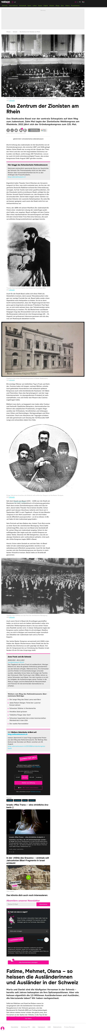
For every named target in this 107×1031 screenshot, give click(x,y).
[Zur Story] (42, 994)
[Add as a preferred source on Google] (34, 130)
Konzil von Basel (20, 501)
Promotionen (75, 6)
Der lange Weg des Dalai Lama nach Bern (25, 699)
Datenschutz (57, 1027)
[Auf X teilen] (11, 851)
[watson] (5, 2)
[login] (2, 1028)
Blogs (57, 6)
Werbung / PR (25, 1027)
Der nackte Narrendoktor (18, 724)
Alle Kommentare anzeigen (28, 962)
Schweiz (5, 6)
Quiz (62, 6)
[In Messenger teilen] (12, 130)
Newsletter (14, 1027)
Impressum (41, 1027)
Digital (45, 6)
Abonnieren (43, 904)
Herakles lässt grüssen (18, 712)
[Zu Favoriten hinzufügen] (25, 130)
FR (80, 2)
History (32, 800)
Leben (35, 6)
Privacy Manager (69, 1027)
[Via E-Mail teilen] (16, 130)
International (13, 6)
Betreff (10, 927)
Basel (25, 800)
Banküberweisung (35, 791)
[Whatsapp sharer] (13, 852)
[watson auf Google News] (44, 130)
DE (76, 2)
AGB (49, 1027)
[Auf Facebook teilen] (8, 130)
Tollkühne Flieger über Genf (20, 715)
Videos (67, 6)
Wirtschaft (22, 6)
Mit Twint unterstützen (30, 788)
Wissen (51, 6)
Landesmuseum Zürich (16, 662)
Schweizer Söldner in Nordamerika (22, 708)
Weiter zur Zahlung (28, 783)
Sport (29, 6)
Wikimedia (12, 100)
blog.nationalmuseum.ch (17, 177)
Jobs (33, 1027)
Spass (40, 6)
